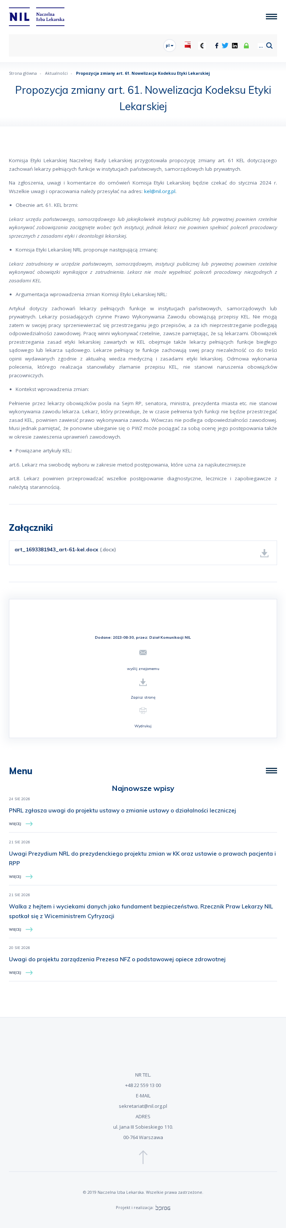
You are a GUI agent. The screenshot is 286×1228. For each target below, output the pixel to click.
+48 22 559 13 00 (143, 1085)
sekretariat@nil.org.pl (143, 1106)
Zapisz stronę (143, 697)
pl (168, 45)
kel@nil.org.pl (159, 191)
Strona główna (23, 73)
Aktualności (56, 73)
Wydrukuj (143, 726)
